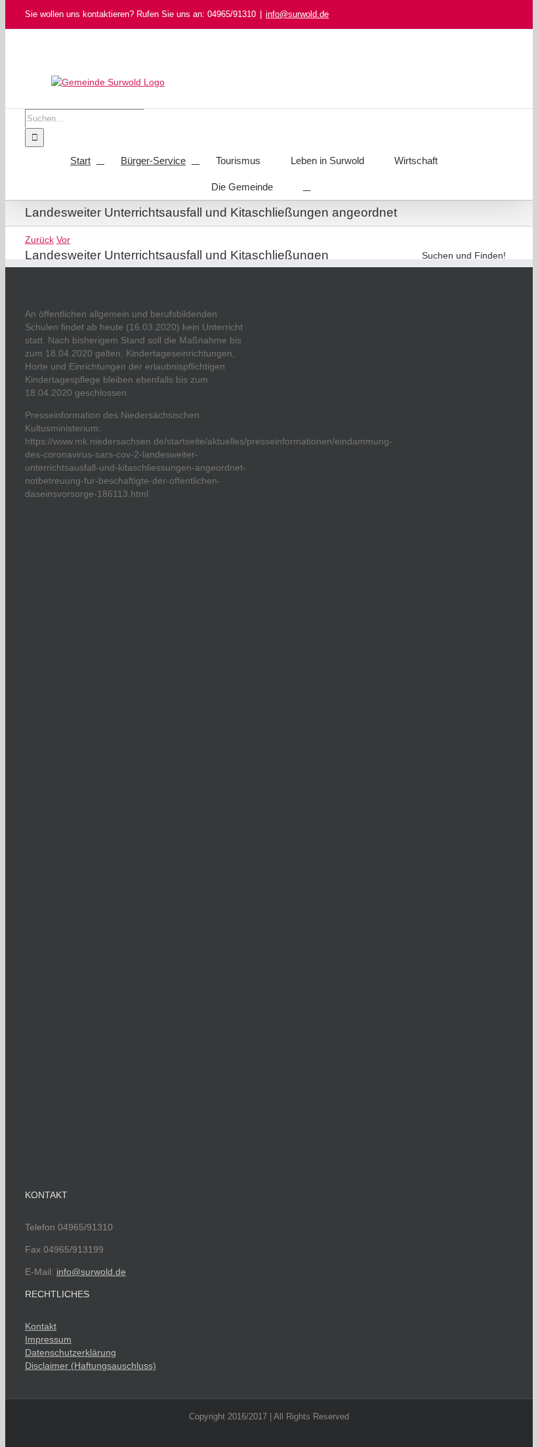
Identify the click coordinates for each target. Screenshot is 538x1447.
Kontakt (40, 1326)
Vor (63, 239)
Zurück (39, 239)
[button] (307, 186)
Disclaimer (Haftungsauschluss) (90, 1365)
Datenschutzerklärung (70, 1352)
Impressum (48, 1339)
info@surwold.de (297, 14)
